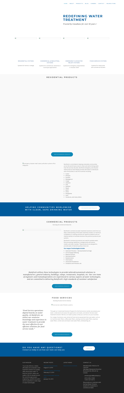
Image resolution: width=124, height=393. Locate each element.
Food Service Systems (98, 61)
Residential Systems (26, 61)
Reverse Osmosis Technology (52, 370)
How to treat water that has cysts (51, 376)
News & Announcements (50, 366)
